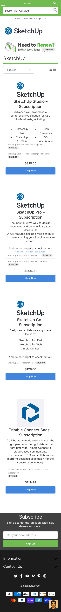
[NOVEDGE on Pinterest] (39, 576)
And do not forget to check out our (31, 138)
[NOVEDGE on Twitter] (15, 576)
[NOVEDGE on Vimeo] (33, 576)
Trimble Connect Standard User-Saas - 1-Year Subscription (28, 471)
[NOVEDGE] (28, 3)
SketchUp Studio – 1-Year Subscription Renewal (29, 154)
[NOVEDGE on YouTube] (27, 576)
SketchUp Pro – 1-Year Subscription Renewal (27, 261)
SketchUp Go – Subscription (20, 363)
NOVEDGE (34, 586)
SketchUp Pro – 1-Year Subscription (23, 255)
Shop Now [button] (30, 170)
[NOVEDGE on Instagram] (44, 576)
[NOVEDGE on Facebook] (21, 576)
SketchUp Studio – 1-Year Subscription (25, 144)
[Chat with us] (53, 604)
